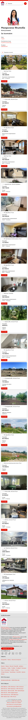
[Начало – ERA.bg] (2, 3)
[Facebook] (2, 653)
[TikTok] (9, 653)
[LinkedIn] (13, 653)
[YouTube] (16, 653)
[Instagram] (6, 653)
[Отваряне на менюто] (25, 3)
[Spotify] (20, 653)
